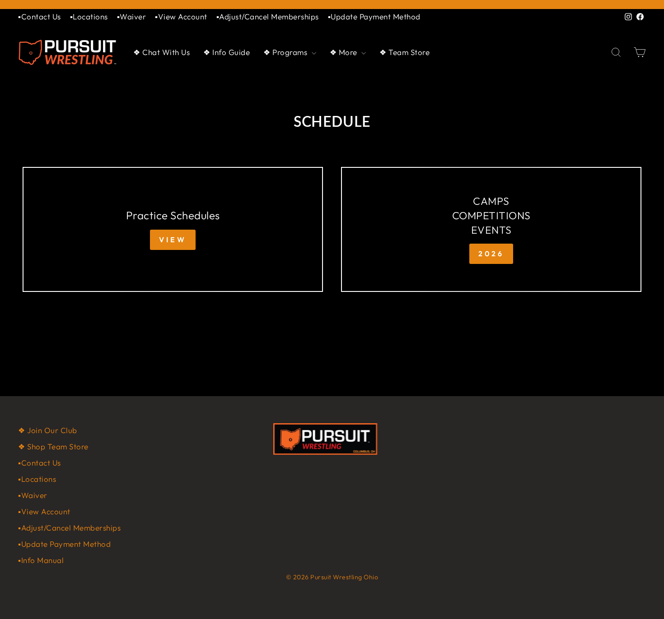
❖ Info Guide (226, 52)
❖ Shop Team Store (53, 446)
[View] (172, 229)
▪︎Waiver (131, 16)
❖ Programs (286, 52)
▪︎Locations (89, 16)
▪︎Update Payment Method (374, 16)
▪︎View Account (181, 16)
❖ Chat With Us (161, 52)
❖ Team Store (404, 52)
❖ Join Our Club (47, 430)
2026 (491, 253)
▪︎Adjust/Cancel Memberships (267, 16)
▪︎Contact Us (39, 16)
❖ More (345, 52)
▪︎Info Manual (41, 560)
